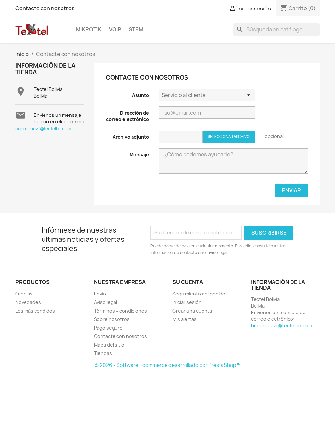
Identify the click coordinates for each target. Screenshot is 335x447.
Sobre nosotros (112, 319)
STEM (136, 29)
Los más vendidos (35, 311)
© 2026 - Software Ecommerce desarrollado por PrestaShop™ (168, 365)
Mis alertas (184, 319)
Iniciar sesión (187, 302)
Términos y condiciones (120, 311)
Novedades (28, 302)
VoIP (115, 29)
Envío (100, 294)
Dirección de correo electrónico (127, 116)
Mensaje (139, 155)
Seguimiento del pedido (198, 294)
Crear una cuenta (192, 311)
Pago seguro (108, 328)
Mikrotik (88, 29)
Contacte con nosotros (45, 8)
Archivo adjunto (131, 137)
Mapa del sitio (109, 345)
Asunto (140, 95)
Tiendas (103, 353)
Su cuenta (187, 282)
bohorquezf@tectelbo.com (43, 129)
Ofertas (24, 294)
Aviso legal (105, 302)
